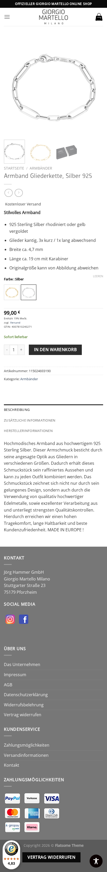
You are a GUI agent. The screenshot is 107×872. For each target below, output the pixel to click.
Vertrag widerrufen (22, 715)
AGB (8, 685)
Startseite (14, 168)
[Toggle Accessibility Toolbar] (96, 861)
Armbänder (41, 168)
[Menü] (7, 16)
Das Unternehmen (22, 664)
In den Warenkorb (55, 349)
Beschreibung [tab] (17, 409)
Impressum (15, 674)
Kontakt (11, 765)
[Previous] (12, 86)
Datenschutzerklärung (26, 694)
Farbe (14, 279)
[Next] (94, 86)
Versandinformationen (26, 755)
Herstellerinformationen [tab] (28, 430)
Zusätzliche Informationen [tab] (29, 420)
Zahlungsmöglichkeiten (26, 745)
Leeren (98, 276)
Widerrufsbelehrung (24, 705)
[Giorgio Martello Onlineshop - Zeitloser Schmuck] (53, 17)
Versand (15, 322)
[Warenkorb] (99, 17)
